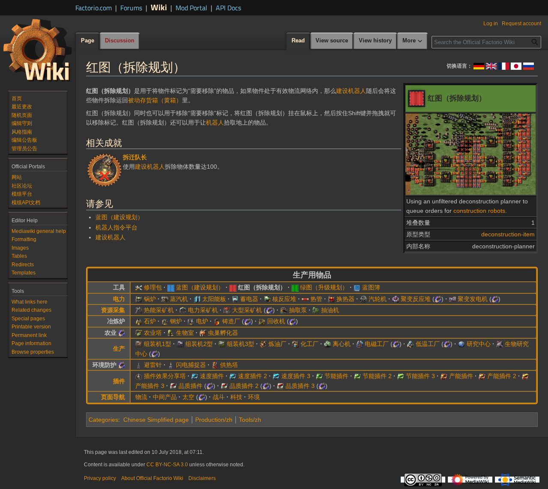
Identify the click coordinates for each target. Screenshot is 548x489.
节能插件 (336, 376)
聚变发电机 (473, 298)
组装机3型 (240, 343)
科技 (236, 397)
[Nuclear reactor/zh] (267, 298)
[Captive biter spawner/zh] (203, 332)
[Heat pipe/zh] (305, 298)
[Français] (503, 65)
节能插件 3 (420, 376)
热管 (316, 298)
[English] (491, 65)
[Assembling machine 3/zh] (221, 343)
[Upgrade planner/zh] (295, 287)
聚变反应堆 (416, 298)
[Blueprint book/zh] (357, 287)
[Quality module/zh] (173, 385)
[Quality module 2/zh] (224, 385)
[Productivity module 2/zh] (482, 376)
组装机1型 (157, 343)
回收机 (276, 321)
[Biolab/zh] (499, 343)
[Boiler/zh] (138, 298)
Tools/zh (250, 419)
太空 (188, 397)
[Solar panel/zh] (197, 298)
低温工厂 (428, 343)
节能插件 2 (377, 376)
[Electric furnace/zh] (191, 321)
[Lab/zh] (461, 343)
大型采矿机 (247, 310)
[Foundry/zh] (217, 321)
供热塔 (229, 364)
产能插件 (461, 376)
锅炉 (150, 298)
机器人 (215, 122)
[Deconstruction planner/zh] (232, 287)
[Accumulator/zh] (235, 298)
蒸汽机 (179, 298)
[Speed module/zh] (194, 376)
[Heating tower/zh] (214, 364)
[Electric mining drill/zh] (182, 310)
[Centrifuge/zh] (327, 343)
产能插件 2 (501, 376)
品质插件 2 (244, 385)
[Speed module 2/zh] (232, 376)
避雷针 (153, 364)
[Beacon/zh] (138, 376)
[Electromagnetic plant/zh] (359, 343)
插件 (119, 381)
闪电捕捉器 (191, 364)
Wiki (159, 7)
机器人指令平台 (116, 227)
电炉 (202, 321)
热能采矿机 (159, 310)
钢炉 (176, 321)
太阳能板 (214, 298)
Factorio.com (93, 8)
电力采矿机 (203, 310)
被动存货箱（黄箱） (155, 100)
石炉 (150, 321)
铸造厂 (231, 321)
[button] (412, 41)
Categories (103, 419)
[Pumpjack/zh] (316, 310)
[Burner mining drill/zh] (138, 310)
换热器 (345, 298)
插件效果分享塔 (165, 376)
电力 (119, 298)
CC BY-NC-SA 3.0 (167, 465)
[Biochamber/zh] (170, 332)
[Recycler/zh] (262, 321)
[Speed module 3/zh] (276, 376)
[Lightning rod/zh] (138, 364)
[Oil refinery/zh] (263, 343)
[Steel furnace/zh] (164, 321)
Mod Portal (191, 8)
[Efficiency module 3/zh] (400, 376)
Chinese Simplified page (156, 419)
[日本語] (516, 65)
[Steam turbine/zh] (363, 298)
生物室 (185, 332)
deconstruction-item (508, 234)
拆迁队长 (135, 157)
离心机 (342, 343)
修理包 (153, 287)
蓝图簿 (371, 287)
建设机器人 (351, 90)
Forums (131, 8)
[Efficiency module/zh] (319, 376)
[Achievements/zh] (104, 169)
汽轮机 (378, 298)
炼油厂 (277, 343)
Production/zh (213, 419)
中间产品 (165, 397)
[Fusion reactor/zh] (395, 298)
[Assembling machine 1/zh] (138, 343)
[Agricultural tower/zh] (138, 332)
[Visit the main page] (37, 49)
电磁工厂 (377, 343)
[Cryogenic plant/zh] (410, 343)
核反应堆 (284, 298)
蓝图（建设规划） (119, 217)
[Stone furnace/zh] (138, 321)
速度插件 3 (295, 376)
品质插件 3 (300, 385)
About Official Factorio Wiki (152, 478)
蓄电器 (249, 298)
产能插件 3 (149, 385)
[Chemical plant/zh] (295, 343)
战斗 (219, 397)
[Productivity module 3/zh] (525, 376)
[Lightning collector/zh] (170, 364)
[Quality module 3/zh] (280, 385)
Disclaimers (202, 478)
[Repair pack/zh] (138, 287)
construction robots (479, 210)
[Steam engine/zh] (164, 298)
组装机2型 (199, 343)
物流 (141, 397)
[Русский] (528, 65)
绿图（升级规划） (324, 287)
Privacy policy (100, 478)
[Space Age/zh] (438, 298)
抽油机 (330, 310)
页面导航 (113, 397)
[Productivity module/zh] (444, 376)
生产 (119, 348)
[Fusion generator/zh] (452, 298)
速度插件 (212, 376)
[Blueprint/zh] (170, 287)
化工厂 (310, 343)
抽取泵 (298, 310)
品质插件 (191, 385)
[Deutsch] (479, 65)
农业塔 (153, 332)
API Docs (228, 8)
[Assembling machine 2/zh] (180, 343)
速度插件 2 (252, 376)
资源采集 (113, 310)
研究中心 (479, 343)
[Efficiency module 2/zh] (357, 376)
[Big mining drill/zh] (226, 310)
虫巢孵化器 (223, 332)
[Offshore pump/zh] (283, 310)
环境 (254, 397)
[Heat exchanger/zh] (331, 298)
